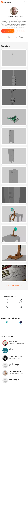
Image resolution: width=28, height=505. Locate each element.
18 (19, 36)
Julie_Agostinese (15, 371)
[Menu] (25, 2)
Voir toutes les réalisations (14, 285)
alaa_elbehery (14, 379)
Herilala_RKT (13, 341)
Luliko (11, 349)
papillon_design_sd (15, 364)
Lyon (11, 19)
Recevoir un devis (8, 31)
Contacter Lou (21, 31)
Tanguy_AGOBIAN (15, 356)
